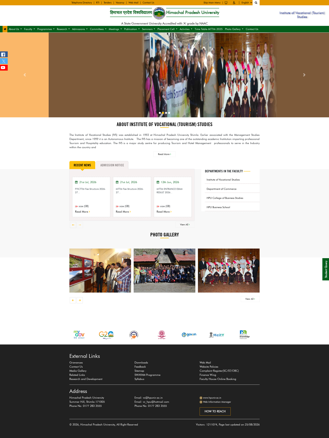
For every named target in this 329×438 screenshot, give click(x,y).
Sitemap (139, 370)
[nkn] (216, 335)
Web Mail (133, 3)
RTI (97, 3)
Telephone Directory (81, 3)
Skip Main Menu (212, 3)
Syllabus (139, 379)
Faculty (28, 29)
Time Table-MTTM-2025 (209, 29)
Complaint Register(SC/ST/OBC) (219, 370)
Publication (130, 29)
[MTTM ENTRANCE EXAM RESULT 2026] (158, 206)
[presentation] (73, 225)
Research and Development (85, 379)
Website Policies (209, 366)
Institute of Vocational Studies (223, 179)
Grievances (76, 362)
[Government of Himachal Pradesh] (244, 335)
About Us (14, 29)
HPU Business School (218, 207)
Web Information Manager (217, 401)
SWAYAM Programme (147, 375)
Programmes (44, 29)
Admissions (78, 29)
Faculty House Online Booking (218, 379)
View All (184, 224)
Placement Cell (166, 29)
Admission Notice (112, 165)
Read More (164, 154)
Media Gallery (77, 370)
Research (62, 29)
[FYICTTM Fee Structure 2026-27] (77, 206)
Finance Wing (208, 375)
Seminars (147, 29)
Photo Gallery (233, 29)
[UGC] (134, 335)
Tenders (108, 3)
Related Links (77, 375)
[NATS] (106, 335)
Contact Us (148, 3)
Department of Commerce (221, 188)
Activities (185, 29)
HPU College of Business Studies (225, 198)
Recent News (82, 165)
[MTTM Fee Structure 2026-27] (117, 206)
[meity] (189, 335)
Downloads (141, 362)
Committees (97, 29)
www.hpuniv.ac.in (212, 397)
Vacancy (120, 3)
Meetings (114, 29)
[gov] (161, 335)
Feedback (140, 366)
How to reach (215, 411)
